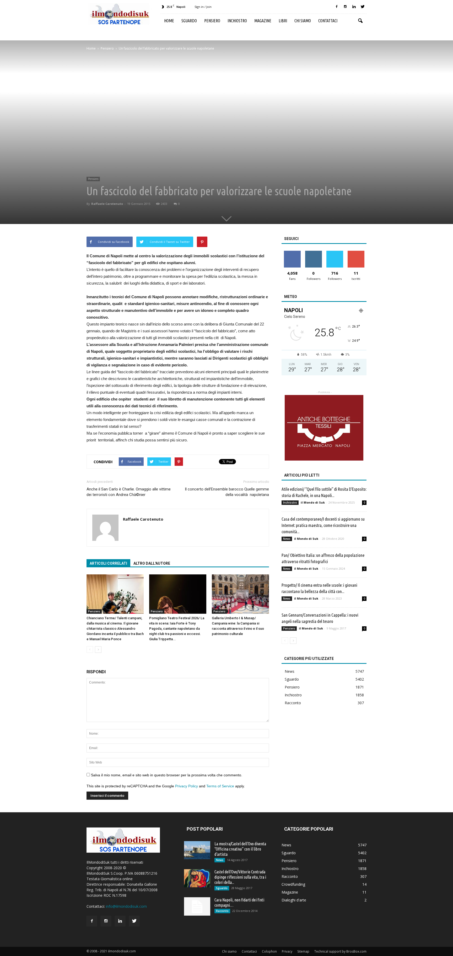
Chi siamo (302, 20)
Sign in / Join (203, 7)
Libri (283, 20)
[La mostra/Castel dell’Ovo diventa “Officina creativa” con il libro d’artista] (197, 850)
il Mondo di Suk (313, 502)
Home (169, 20)
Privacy (287, 951)
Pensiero (212, 20)
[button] (360, 21)
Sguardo (189, 20)
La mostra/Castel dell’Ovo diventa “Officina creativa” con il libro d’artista (240, 849)
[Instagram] (345, 6)
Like (292, 253)
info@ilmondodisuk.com (126, 906)
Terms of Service (220, 786)
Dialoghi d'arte (294, 900)
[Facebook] (337, 6)
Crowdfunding (293, 884)
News (286, 539)
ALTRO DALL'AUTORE (151, 563)
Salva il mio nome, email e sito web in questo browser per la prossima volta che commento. (166, 775)
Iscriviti (356, 253)
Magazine (262, 20)
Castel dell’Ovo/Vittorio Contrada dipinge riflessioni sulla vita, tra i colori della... (240, 877)
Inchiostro (237, 20)
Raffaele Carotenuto (107, 204)
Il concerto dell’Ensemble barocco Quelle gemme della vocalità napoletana (227, 492)
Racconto (293, 702)
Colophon (269, 951)
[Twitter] (362, 6)
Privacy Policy (186, 786)
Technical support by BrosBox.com (340, 951)
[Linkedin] (354, 6)
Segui (313, 253)
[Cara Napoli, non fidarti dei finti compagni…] (197, 906)
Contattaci (327, 20)
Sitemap (303, 951)
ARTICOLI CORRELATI (108, 563)
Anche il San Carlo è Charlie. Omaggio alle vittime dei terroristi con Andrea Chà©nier (129, 492)
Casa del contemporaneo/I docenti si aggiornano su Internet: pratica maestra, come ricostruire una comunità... (323, 525)
